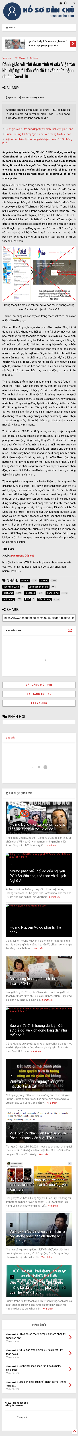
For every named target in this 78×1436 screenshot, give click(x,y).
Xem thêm (50, 845)
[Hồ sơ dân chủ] (39, 19)
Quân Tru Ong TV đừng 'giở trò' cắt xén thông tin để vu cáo (38, 134)
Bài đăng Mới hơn (39, 685)
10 (12, 1276)
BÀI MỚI (10, 737)
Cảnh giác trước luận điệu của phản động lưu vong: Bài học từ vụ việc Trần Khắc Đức (49, 41)
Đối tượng (34, 58)
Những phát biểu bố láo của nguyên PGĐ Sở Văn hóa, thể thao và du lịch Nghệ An (38, 876)
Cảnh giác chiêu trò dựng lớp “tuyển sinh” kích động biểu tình (39, 129)
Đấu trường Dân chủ (22, 555)
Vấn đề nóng (20, 58)
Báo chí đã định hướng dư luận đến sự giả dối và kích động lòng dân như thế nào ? (38, 1030)
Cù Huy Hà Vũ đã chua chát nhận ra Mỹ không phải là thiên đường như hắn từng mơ (37, 1236)
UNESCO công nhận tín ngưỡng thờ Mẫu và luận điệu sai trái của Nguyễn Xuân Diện (39, 1185)
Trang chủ (6, 58)
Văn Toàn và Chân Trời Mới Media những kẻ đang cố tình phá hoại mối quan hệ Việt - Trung (37, 1287)
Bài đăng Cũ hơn (39, 694)
